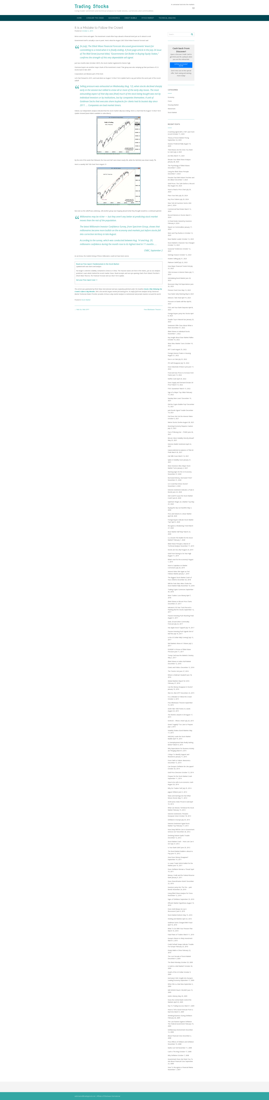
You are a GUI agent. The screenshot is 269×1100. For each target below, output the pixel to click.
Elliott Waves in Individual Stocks (179, 331)
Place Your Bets (173, 196)
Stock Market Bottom (175, 915)
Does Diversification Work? (177, 881)
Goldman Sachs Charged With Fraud (180, 923)
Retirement (171, 109)
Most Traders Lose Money (177, 595)
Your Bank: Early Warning (176, 294)
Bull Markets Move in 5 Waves (178, 643)
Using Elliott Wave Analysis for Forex (180, 893)
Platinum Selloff (173, 262)
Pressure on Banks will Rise (177, 301)
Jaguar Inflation (173, 792)
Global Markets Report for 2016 (178, 681)
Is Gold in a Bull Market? (176, 966)
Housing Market (173, 105)
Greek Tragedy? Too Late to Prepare (180, 724)
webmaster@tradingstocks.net (85, 1096)
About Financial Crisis (175, 1036)
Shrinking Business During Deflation (180, 1016)
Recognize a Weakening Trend (178, 526)
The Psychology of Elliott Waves (179, 166)
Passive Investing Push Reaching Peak (181, 616)
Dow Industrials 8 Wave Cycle (178, 367)
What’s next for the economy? (178, 560)
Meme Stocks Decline (175, 422)
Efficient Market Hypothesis (177, 903)
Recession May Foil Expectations (179, 284)
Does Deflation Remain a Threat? (179, 869)
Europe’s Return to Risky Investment (180, 938)
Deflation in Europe (174, 820)
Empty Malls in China (175, 950)
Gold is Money (173, 996)
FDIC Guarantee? (173, 389)
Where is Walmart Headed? (177, 675)
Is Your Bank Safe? (174, 847)
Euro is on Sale (173, 359)
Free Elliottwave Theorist (153, 309)
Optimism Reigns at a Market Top (179, 502)
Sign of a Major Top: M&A (177, 392)
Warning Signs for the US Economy (180, 472)
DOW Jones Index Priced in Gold (179, 802)
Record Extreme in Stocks (176, 215)
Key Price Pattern (174, 199)
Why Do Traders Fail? (175, 788)
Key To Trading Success (176, 1006)
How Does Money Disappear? (178, 857)
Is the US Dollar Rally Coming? (178, 637)
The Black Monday (174, 962)
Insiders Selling (173, 259)
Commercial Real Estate (176, 209)
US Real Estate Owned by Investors (180, 221)
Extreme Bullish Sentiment (177, 444)
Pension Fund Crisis (174, 290)
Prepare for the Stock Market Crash (180, 776)
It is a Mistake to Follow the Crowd (180, 697)
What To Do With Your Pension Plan (180, 929)
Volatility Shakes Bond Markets (178, 730)
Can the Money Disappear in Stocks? (180, 687)
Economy (171, 97)
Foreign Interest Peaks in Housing (179, 353)
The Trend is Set (173, 671)
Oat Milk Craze (173, 456)
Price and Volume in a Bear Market (179, 514)
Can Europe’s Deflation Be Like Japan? (181, 766)
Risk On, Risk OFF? (82, 309)
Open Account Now (181, 65)
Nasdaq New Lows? (174, 398)
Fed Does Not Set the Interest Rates (180, 416)
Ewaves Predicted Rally (175, 144)
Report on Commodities (176, 227)
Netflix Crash (172, 379)
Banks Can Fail (173, 1048)
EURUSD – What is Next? (176, 721)
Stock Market (148, 18)
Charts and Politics (174, 667)
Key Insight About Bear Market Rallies (180, 337)
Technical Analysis (167, 18)
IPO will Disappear (174, 363)
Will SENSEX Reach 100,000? (177, 990)
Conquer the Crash (95, 18)
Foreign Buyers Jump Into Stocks (179, 313)
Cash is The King (173, 1052)
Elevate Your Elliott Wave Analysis (179, 160)
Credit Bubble (130, 18)
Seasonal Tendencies (175, 249)
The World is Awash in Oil (176, 715)
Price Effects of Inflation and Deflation (181, 1042)
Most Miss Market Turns (176, 343)
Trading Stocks (92, 6)
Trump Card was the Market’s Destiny (180, 655)
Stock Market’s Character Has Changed (181, 243)
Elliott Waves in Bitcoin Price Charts (180, 601)
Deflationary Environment (176, 1030)
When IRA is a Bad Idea (176, 984)
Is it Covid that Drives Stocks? (178, 484)
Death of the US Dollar (175, 972)
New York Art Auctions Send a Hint (179, 203)
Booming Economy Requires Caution (180, 426)
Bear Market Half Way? (175, 532)
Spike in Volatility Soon (175, 460)
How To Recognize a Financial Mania (180, 1067)
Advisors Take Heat (174, 298)
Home (79, 18)
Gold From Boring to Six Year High (179, 554)
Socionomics (114, 18)
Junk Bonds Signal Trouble (177, 410)
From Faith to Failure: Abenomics (179, 760)
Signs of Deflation (174, 899)
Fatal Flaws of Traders (175, 935)
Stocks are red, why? (175, 550)
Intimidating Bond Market (176, 278)
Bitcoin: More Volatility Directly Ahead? (181, 438)
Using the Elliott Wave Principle (178, 172)
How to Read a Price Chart (177, 190)
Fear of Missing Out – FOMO (177, 432)
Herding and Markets (175, 919)
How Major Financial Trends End (179, 266)
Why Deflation (172, 1055)
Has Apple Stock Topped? (176, 628)
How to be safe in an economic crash (180, 782)
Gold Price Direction (174, 772)
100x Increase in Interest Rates (178, 272)
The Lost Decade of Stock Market (179, 956)
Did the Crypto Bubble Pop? (177, 404)
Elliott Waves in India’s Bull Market (179, 661)
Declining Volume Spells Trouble (179, 836)
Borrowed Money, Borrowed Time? (180, 478)
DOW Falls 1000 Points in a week (179, 709)
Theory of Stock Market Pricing (178, 138)
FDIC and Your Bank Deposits (178, 307)
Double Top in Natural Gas (177, 319)
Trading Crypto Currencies (176, 589)
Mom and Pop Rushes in (176, 233)
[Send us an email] (193, 8)
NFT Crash (171, 349)
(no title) (170, 156)
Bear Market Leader (174, 239)
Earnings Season (173, 255)
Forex (170, 101)
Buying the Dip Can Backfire (177, 508)
